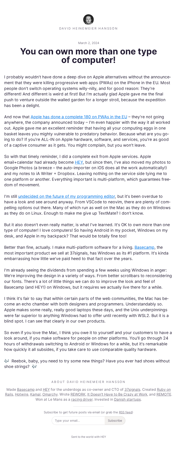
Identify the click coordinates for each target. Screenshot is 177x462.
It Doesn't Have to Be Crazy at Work (117, 394)
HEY (79, 162)
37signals (132, 389)
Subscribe (115, 420)
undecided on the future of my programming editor (66, 196)
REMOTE (163, 394)
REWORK (78, 394)
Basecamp (144, 247)
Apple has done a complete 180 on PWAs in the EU (79, 116)
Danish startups (127, 399)
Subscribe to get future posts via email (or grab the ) (88, 412)
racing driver (82, 399)
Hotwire (21, 394)
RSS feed (125, 412)
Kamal (35, 394)
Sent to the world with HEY (88, 436)
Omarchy (50, 394)
